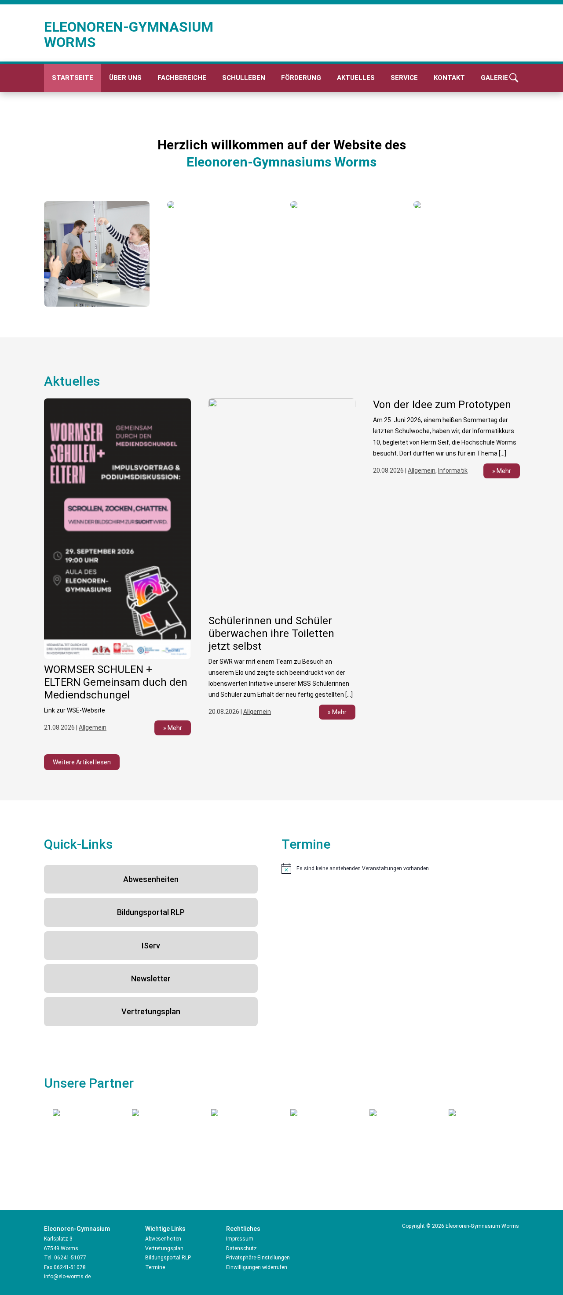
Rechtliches (243, 1228)
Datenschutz (241, 1248)
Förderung (301, 78)
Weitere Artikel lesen (82, 762)
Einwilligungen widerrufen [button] (256, 1267)
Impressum (239, 1239)
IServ (151, 945)
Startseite (72, 78)
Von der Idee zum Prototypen (442, 404)
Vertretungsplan (150, 1011)
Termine (155, 1267)
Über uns (125, 78)
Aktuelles (356, 78)
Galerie (494, 78)
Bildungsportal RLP (151, 912)
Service (404, 78)
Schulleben (243, 78)
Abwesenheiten (151, 879)
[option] (97, 254)
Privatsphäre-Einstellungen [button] (258, 1258)
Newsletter (151, 978)
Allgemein (92, 727)
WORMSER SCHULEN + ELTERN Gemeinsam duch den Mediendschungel (115, 682)
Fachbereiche (181, 78)
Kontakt (449, 78)
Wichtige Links (165, 1228)
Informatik (453, 470)
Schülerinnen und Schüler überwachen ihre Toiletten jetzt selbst (271, 633)
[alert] (400, 868)
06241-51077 (70, 1258)
